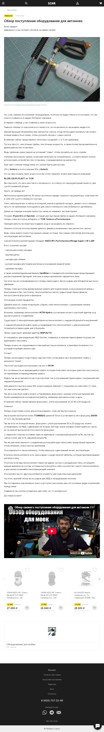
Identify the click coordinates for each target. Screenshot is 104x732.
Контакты (52, 694)
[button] (99, 579)
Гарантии (52, 684)
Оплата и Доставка (52, 675)
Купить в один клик (14, 611)
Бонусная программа (52, 679)
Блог (52, 689)
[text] (77, 3)
